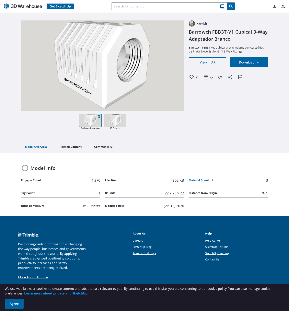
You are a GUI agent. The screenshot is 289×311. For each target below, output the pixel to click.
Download (247, 62)
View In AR (207, 62)
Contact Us (212, 259)
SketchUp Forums (216, 247)
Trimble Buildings (144, 253)
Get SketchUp (60, 6)
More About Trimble (33, 277)
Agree (14, 304)
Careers (138, 240)
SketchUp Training (217, 253)
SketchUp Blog (142, 247)
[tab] (36, 147)
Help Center (213, 240)
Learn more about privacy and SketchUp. (56, 293)
